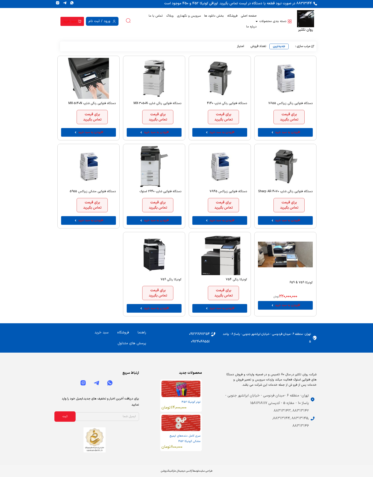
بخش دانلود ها (214, 16)
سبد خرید (102, 332)
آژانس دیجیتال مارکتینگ (180, 471)
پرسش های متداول (132, 343)
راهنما (142, 332)
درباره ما (251, 26)
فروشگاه (232, 16)
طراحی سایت (205, 471)
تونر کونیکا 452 (191, 402)
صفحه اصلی (249, 16)
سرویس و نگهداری (189, 16)
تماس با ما (156, 16)
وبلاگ (170, 16)
